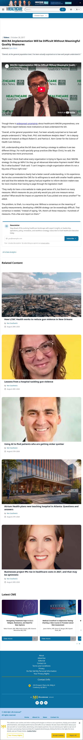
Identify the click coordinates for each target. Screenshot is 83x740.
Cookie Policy (31, 731)
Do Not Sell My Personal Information (41, 671)
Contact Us (41, 663)
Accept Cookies (58, 735)
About (41, 655)
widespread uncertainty (27, 123)
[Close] (79, 723)
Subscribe (70, 238)
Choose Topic (39, 15)
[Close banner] (80, 2)
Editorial (41, 661)
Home (26, 717)
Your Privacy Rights (41, 673)
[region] (41, 730)
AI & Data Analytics (9, 252)
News (45, 717)
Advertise (41, 658)
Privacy (41, 668)
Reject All (73, 735)
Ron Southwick (12, 323)
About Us (35, 717)
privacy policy (45, 243)
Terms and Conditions (41, 666)
